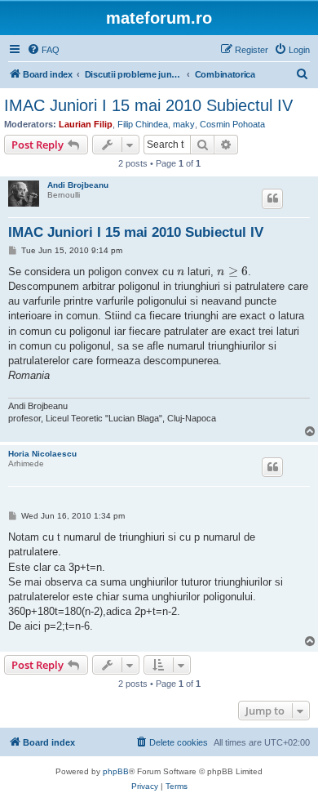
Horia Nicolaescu (42, 453)
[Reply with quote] (272, 198)
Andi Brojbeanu (77, 184)
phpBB (116, 771)
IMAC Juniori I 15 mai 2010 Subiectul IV (148, 105)
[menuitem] (43, 50)
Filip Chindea (142, 124)
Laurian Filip (86, 124)
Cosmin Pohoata (232, 124)
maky (184, 124)
